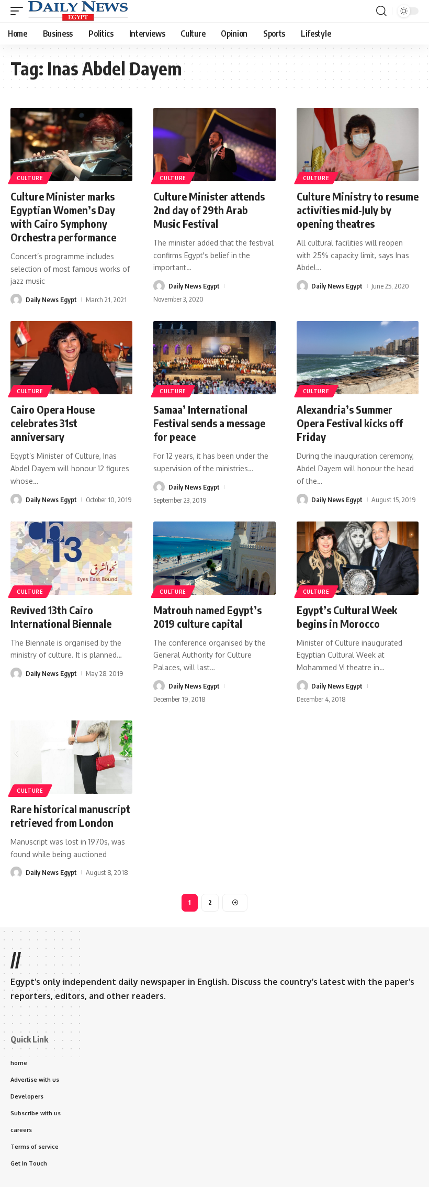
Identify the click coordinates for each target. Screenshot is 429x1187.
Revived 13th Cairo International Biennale (62, 616)
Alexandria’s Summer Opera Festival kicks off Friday (350, 423)
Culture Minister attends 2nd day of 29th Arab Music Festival (209, 210)
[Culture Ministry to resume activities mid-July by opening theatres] (358, 144)
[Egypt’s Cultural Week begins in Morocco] (358, 558)
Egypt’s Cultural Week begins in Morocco (347, 616)
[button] (19, 11)
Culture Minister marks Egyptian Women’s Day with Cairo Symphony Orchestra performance (63, 216)
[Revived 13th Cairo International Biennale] (71, 558)
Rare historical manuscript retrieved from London (70, 815)
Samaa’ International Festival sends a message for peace (209, 423)
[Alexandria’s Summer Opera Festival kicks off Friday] (358, 357)
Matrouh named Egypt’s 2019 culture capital (207, 616)
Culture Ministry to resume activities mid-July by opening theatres (358, 210)
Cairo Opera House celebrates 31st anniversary (52, 423)
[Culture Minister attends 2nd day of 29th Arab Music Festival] (214, 144)
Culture (30, 178)
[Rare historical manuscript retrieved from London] (71, 757)
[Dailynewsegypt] (78, 11)
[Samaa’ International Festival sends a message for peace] (214, 357)
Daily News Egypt (51, 299)
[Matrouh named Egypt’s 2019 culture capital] (214, 558)
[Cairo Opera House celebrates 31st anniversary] (71, 357)
